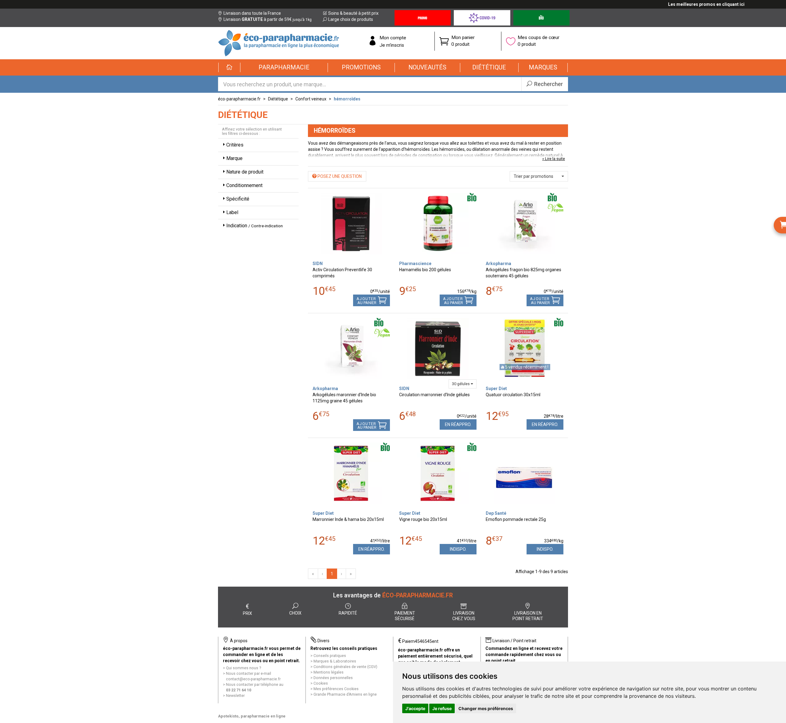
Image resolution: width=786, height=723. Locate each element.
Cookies (320, 683)
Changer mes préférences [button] (485, 708)
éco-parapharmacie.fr (239, 98)
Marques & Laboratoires (334, 661)
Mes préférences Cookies (336, 688)
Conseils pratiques (329, 655)
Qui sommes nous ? (243, 668)
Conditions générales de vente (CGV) (345, 666)
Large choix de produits (350, 19)
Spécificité (237, 199)
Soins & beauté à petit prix (353, 13)
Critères (234, 145)
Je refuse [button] (442, 708)
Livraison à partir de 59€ (268, 19)
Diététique (278, 98)
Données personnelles (333, 677)
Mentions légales (328, 672)
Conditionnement (244, 185)
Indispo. (458, 549)
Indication (254, 226)
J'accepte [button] (415, 708)
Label (232, 212)
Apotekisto (252, 716)
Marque (234, 158)
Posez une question (339, 176)
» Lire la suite (553, 158)
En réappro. (458, 424)
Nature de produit (244, 172)
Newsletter (235, 695)
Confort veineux (310, 98)
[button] (284, 67)
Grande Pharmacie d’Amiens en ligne (345, 694)
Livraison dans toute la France (252, 13)
